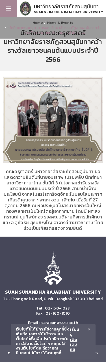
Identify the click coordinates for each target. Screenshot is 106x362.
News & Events (60, 22)
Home (38, 22)
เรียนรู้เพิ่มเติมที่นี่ (74, 340)
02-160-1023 (57, 308)
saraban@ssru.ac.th (59, 323)
